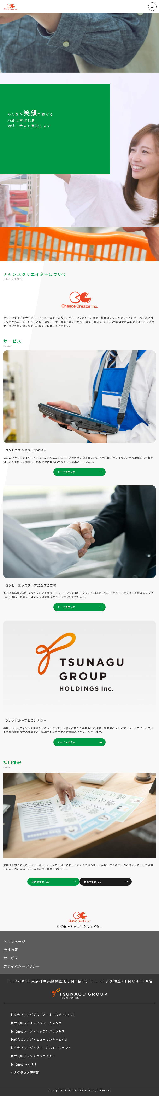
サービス (11, 957)
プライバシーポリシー (22, 966)
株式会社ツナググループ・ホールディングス (42, 1015)
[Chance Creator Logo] (10, 7)
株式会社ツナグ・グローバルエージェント (41, 1048)
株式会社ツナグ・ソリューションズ (36, 1023)
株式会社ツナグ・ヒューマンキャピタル (39, 1039)
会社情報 (11, 949)
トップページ (14, 941)
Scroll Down (154, 211)
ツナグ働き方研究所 (25, 1072)
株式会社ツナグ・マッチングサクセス (38, 1031)
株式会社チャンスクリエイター (33, 1056)
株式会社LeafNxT (24, 1064)
